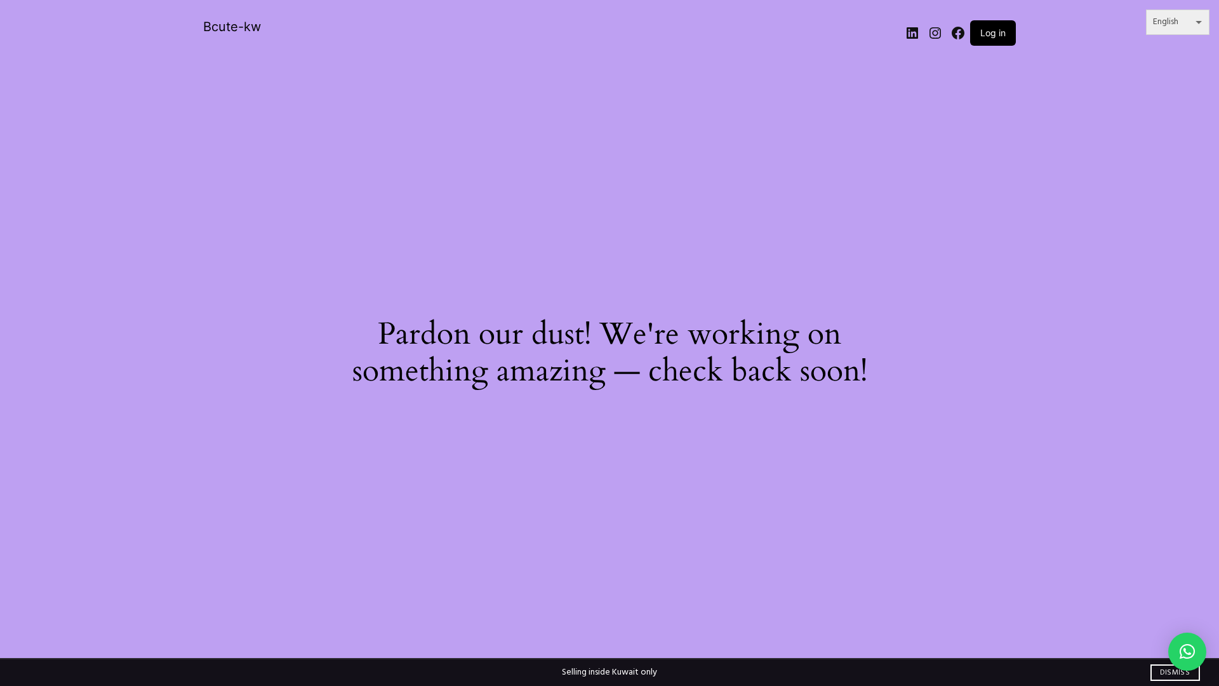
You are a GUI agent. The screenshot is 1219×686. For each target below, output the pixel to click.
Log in (993, 32)
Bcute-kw (232, 26)
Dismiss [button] (1175, 672)
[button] (1187, 652)
